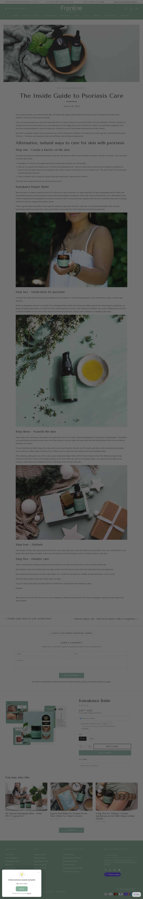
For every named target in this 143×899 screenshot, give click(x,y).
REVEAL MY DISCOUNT (51, 478)
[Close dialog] (110, 406)
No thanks (51, 489)
